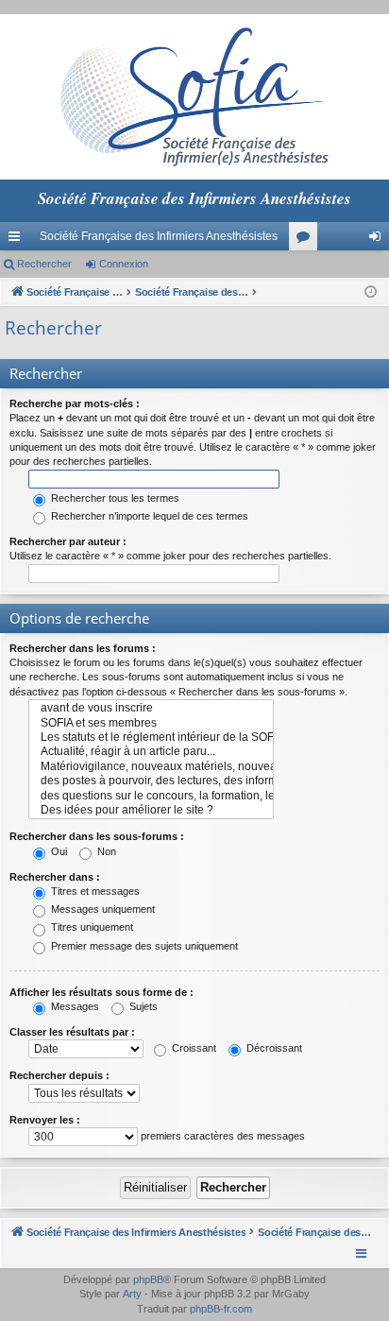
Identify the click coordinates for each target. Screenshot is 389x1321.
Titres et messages (94, 891)
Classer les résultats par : (72, 1032)
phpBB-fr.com (221, 1308)
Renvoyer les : (44, 1119)
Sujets (142, 1006)
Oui (57, 851)
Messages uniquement (101, 909)
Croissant (192, 1048)
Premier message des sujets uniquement (143, 946)
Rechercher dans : (54, 877)
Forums (306, 240)
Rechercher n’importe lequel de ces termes (148, 516)
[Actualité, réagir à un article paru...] (151, 752)
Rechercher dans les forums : (82, 648)
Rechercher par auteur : (68, 541)
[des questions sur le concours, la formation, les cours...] (151, 796)
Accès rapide (18, 240)
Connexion (123, 263)
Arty (132, 1293)
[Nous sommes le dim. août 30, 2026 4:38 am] (370, 292)
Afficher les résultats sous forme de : (101, 992)
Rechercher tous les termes (113, 498)
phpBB (148, 1279)
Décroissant (273, 1048)
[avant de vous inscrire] (151, 708)
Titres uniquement (90, 927)
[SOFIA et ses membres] (151, 723)
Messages (73, 1006)
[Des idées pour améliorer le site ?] (151, 810)
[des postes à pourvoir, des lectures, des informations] (151, 781)
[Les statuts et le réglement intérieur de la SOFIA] (151, 737)
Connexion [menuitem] (378, 240)
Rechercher (44, 263)
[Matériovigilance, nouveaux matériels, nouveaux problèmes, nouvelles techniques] (151, 767)
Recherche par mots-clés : (74, 403)
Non (105, 851)
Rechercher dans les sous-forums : (96, 836)
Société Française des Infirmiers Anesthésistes (159, 236)
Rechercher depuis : (59, 1075)
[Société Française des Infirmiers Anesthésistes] (194, 97)
